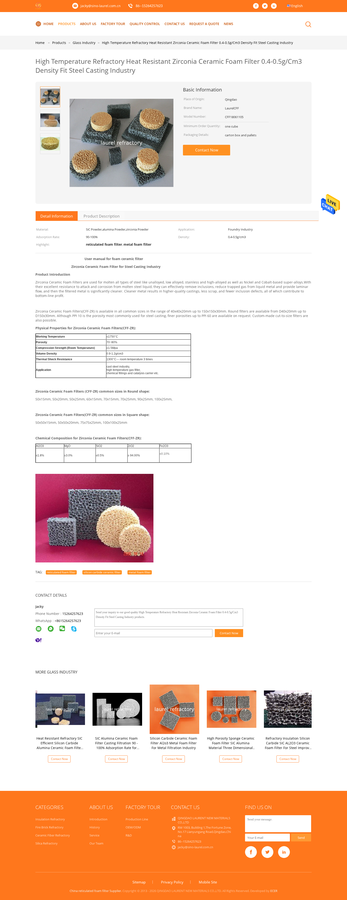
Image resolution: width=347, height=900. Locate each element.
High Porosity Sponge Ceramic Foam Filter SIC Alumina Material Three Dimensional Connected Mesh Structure (230, 745)
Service (94, 835)
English (297, 6)
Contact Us (175, 23)
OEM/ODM (133, 827)
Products (67, 23)
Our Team (96, 843)
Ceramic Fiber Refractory (52, 835)
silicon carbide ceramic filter (102, 572)
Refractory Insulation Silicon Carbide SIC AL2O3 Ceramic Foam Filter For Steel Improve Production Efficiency (288, 745)
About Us (88, 23)
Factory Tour (113, 23)
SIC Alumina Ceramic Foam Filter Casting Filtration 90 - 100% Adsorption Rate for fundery (116, 745)
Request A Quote (204, 23)
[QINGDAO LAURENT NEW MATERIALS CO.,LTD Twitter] (266, 6)
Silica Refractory (46, 843)
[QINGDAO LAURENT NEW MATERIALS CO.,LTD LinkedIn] (275, 6)
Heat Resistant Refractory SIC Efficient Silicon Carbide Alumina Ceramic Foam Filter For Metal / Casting (59, 745)
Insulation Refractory (50, 819)
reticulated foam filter (61, 572)
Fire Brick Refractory (49, 827)
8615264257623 (68, 620)
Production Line (137, 819)
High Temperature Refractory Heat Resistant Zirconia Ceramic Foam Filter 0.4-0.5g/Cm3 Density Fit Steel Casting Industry (197, 42)
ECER (273, 891)
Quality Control (145, 23)
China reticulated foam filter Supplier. (96, 891)
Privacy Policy (172, 882)
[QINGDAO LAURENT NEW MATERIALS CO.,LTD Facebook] (257, 6)
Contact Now (206, 150)
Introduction (98, 819)
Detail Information (56, 216)
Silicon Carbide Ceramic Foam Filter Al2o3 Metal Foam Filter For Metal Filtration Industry (173, 743)
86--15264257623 (149, 6)
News (228, 23)
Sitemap (139, 882)
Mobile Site (208, 882)
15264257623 (72, 613)
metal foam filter (140, 572)
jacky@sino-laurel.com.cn (100, 6)
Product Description (102, 216)
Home (48, 23)
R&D (129, 835)
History (94, 827)
